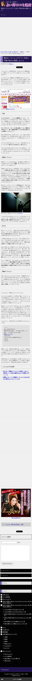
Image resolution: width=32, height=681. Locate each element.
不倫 (12, 524)
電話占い (11, 64)
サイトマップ (5, 669)
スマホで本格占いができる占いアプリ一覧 (14, 609)
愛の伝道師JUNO (16, 518)
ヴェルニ (8, 524)
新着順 (5, 639)
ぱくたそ (20, 213)
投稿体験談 (5, 632)
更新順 (5, 641)
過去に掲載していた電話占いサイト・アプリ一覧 (15, 623)
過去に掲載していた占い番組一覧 (12, 658)
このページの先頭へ (17, 679)
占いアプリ (6, 648)
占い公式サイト (8, 645)
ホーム (4, 627)
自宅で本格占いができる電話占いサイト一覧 (14, 621)
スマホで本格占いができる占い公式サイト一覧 (15, 611)
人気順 (5, 637)
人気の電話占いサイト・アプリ (10, 634)
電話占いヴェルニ (10, 109)
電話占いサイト (8, 643)
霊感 (22, 524)
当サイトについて (7, 599)
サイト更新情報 (6, 597)
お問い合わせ (6, 594)
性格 (14, 524)
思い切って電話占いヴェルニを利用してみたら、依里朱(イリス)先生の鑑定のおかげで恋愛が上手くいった (16, 373)
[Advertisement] (16, 33)
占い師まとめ (6, 629)
